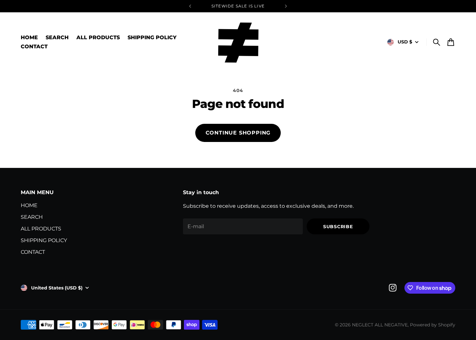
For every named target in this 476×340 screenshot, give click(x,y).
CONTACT (33, 252)
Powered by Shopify (432, 325)
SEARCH (32, 217)
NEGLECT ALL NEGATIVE (380, 325)
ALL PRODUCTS (41, 229)
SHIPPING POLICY (44, 240)
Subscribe (338, 226)
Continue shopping (238, 133)
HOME (29, 205)
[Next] (285, 6)
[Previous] (190, 6)
